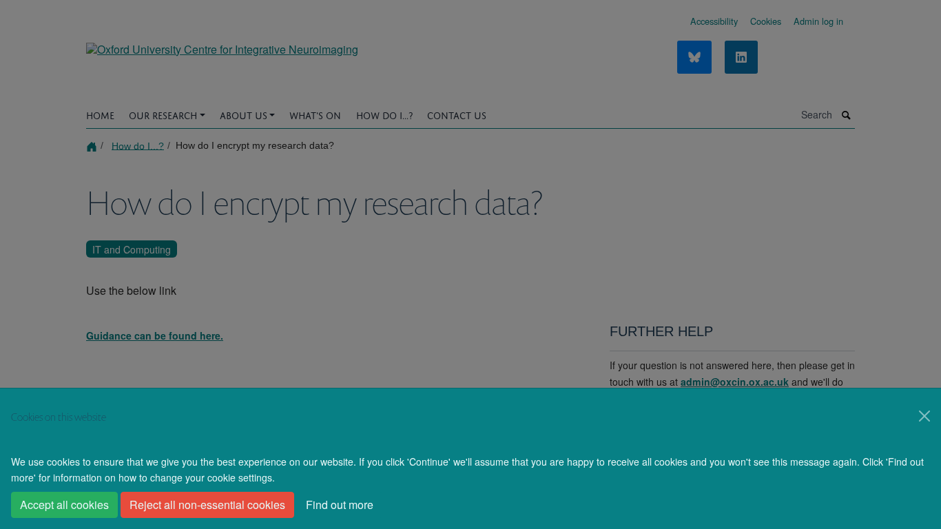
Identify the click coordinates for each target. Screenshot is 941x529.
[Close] (924, 416)
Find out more (339, 504)
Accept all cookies (64, 504)
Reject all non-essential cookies (207, 504)
